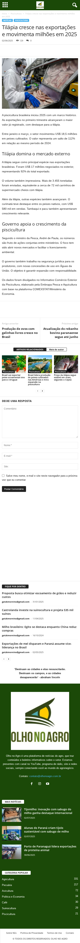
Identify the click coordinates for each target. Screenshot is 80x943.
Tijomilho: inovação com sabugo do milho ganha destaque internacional (48, 811)
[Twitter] (15, 50)
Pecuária (7, 885)
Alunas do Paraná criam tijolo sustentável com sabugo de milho (46, 829)
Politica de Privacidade (31, 932)
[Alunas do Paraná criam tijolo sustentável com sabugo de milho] (11, 833)
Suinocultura (9, 908)
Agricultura (8, 879)
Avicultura (7, 890)
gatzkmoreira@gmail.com (16, 601)
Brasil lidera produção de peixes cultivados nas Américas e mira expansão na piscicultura (39, 380)
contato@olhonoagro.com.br (45, 776)
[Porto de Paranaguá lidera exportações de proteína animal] (11, 852)
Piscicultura (16, 13)
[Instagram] (40, 784)
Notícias (7, 20)
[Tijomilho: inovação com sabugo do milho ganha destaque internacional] (11, 814)
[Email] (33, 50)
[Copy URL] (41, 50)
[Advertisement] (40, 539)
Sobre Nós (11, 932)
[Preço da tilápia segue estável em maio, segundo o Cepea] (66, 364)
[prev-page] (38, 391)
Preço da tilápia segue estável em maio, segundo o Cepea (65, 377)
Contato (70, 932)
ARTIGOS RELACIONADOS (30, 349)
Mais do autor (56, 349)
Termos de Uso (54, 932)
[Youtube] (48, 784)
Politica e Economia (13, 896)
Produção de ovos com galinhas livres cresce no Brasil (20, 333)
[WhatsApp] (24, 50)
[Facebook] (6, 50)
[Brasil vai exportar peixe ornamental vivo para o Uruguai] (14, 364)
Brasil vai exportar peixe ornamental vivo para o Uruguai (13, 377)
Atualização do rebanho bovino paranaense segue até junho (60, 333)
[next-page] (42, 391)
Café (4, 902)
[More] (53, 312)
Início (4, 13)
